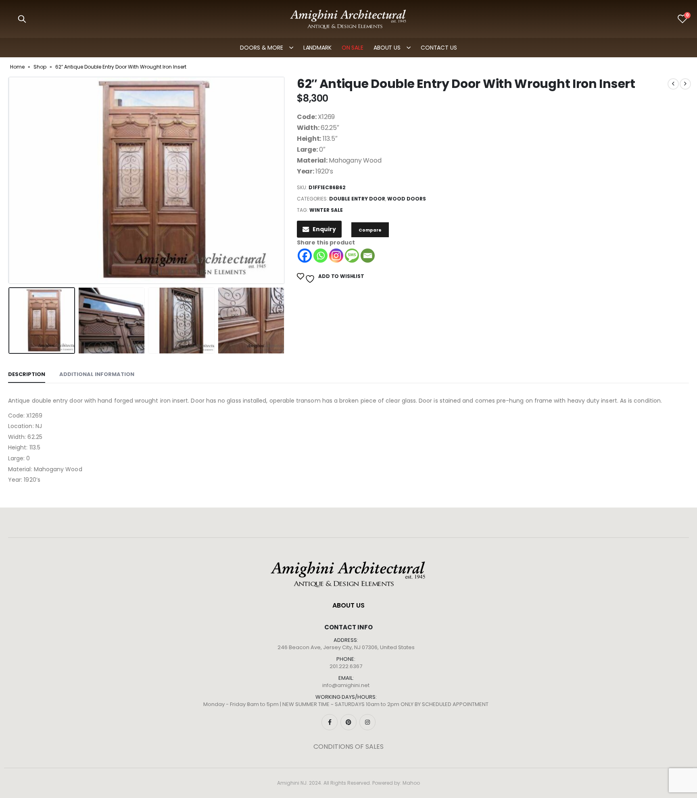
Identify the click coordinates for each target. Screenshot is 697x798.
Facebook (329, 722)
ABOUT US (387, 48)
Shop (39, 66)
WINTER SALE (326, 210)
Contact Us (439, 48)
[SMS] (352, 256)
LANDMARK (317, 48)
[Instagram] (336, 256)
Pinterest (348, 722)
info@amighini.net (345, 685)
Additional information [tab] (96, 374)
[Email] (368, 256)
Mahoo (411, 782)
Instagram (367, 722)
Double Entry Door (357, 198)
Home (17, 66)
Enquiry (324, 229)
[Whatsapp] (320, 256)
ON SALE (352, 48)
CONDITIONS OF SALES (348, 746)
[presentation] (10, 180)
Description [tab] (26, 374)
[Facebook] (305, 256)
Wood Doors (406, 198)
